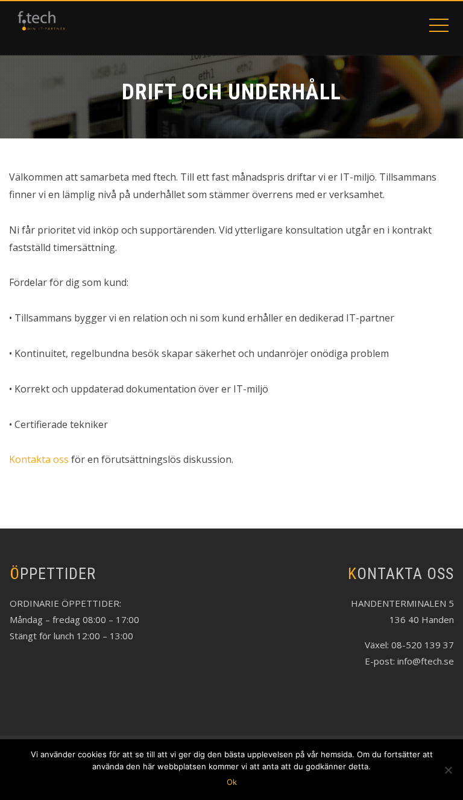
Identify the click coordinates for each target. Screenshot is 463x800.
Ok (232, 782)
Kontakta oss (39, 459)
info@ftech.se (425, 661)
